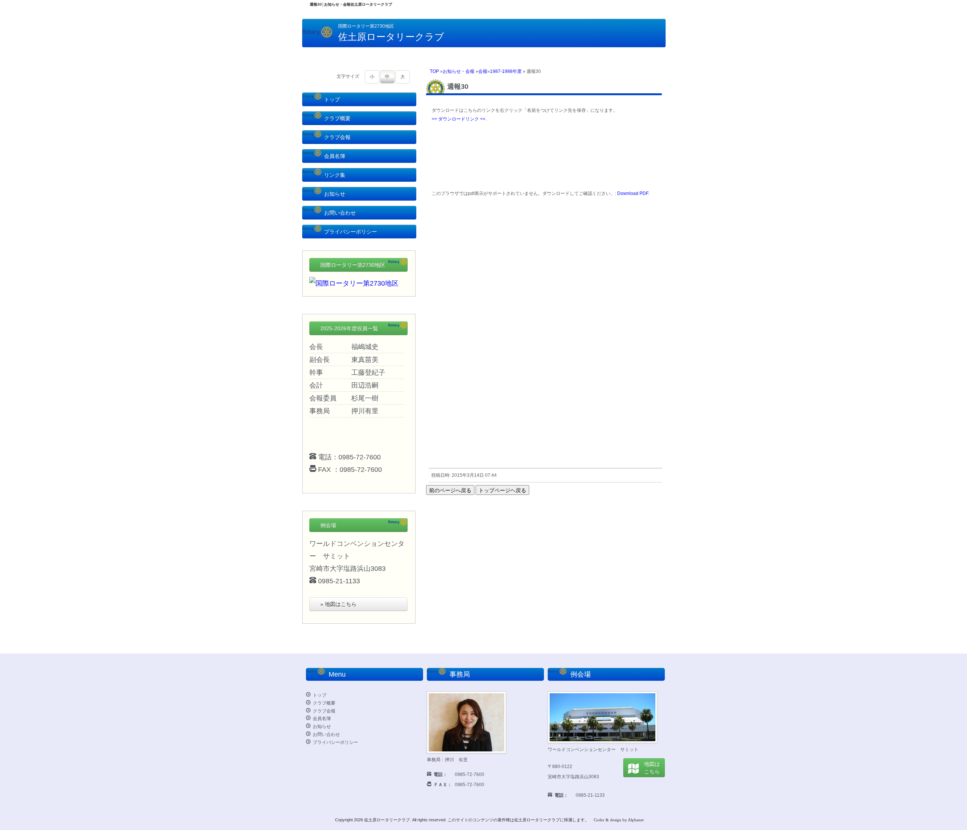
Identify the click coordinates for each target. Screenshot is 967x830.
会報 (482, 71)
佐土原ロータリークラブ (387, 820)
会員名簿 (334, 156)
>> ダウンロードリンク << (458, 119)
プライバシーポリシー (350, 232)
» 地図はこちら (338, 604)
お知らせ (334, 194)
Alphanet (636, 820)
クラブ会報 (337, 137)
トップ (332, 99)
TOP (434, 71)
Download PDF (632, 193)
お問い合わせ (340, 213)
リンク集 (334, 175)
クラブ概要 (337, 118)
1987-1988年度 (506, 71)
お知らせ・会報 (458, 71)
